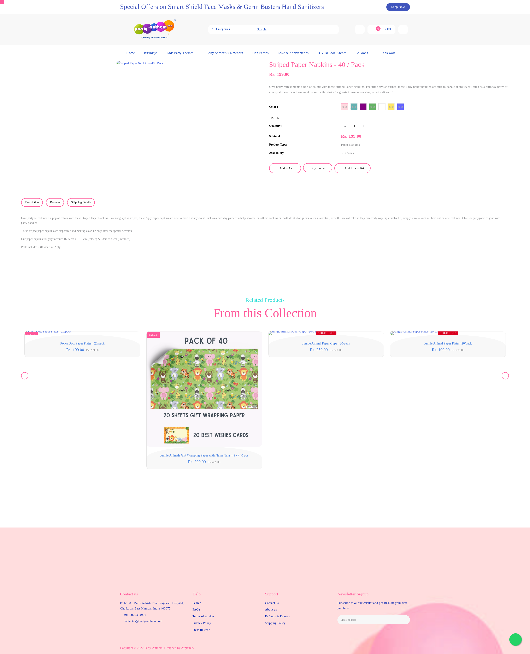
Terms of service (203, 616)
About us (271, 609)
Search (197, 603)
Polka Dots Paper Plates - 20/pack (82, 343)
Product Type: (278, 144)
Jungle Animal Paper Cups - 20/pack (326, 343)
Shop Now (398, 6)
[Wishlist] (360, 29)
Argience (187, 647)
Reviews (55, 202)
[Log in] (403, 29)
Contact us (272, 603)
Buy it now (318, 168)
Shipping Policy (275, 623)
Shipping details (81, 202)
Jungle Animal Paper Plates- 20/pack (448, 343)
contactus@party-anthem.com (143, 621)
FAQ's (196, 609)
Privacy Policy (202, 623)
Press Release (201, 629)
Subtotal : (275, 136)
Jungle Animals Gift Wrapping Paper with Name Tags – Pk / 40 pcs (204, 455)
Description (32, 202)
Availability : (277, 152)
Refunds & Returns (277, 616)
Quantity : (275, 125)
